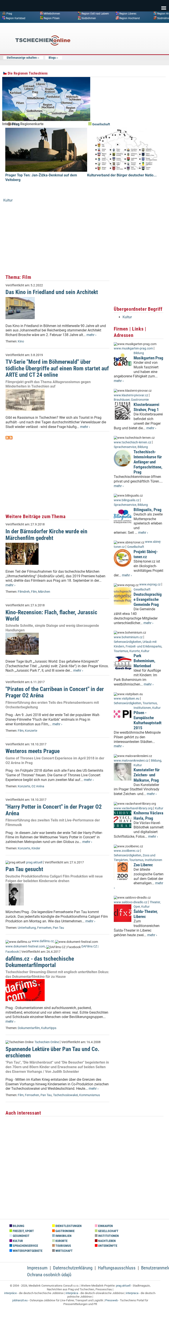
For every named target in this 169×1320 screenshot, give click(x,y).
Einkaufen (105, 1226)
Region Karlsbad (15, 18)
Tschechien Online (47, 1042)
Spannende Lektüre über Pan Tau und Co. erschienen (52, 1052)
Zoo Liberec (143, 864)
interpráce (10, 1293)
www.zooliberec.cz (127, 851)
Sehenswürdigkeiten (127, 642)
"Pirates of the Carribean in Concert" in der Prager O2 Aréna (55, 692)
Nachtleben (106, 1241)
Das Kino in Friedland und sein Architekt (52, 292)
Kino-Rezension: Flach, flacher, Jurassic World (51, 615)
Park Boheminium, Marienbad (144, 660)
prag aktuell (34, 862)
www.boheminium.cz (128, 637)
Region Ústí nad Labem (95, 13)
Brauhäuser (122, 400)
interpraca (132, 1293)
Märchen (44, 592)
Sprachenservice (125, 447)
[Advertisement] (130, 58)
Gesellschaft (101, 124)
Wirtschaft (64, 1251)
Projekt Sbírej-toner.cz (146, 554)
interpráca (72, 1293)
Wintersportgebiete (27, 1251)
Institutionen (142, 708)
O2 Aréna (37, 786)
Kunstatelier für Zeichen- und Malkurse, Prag (147, 774)
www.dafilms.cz (43, 941)
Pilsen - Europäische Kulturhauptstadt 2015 (148, 720)
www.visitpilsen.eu (126, 698)
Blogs (52, 57)
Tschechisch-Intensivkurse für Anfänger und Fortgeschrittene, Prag (148, 462)
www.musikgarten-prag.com (133, 348)
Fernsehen (44, 928)
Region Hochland (129, 18)
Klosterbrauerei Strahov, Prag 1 (146, 407)
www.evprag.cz (150, 584)
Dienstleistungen (68, 1226)
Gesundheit (20, 1236)
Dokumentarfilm (29, 1028)
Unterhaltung (27, 928)
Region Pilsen (52, 18)
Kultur (8, 200)
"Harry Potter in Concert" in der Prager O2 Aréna (54, 809)
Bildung (139, 353)
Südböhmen (88, 18)
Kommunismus (89, 1095)
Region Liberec (127, 13)
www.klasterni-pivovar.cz (131, 395)
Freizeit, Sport (23, 1231)
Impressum (37, 1268)
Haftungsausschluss (117, 1268)
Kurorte (134, 651)
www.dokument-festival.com (25, 946)
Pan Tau (58, 928)
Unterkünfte (107, 1246)
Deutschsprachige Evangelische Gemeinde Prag (148, 599)
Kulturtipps (48, 1028)
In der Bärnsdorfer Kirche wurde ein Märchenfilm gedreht (46, 534)
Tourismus (121, 651)
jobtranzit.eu (20, 1300)
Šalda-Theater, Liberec (146, 914)
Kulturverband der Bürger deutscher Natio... (122, 175)
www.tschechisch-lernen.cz (132, 442)
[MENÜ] (163, 5)
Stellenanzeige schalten (22, 57)
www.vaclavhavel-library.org (133, 808)
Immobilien (63, 1236)
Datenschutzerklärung (72, 1268)
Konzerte (31, 731)
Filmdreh (24, 592)
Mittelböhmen (52, 13)
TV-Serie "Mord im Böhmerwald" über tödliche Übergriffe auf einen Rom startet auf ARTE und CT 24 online (57, 368)
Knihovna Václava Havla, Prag (148, 815)
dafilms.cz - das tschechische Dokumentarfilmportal (40, 961)
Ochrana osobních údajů (49, 1274)
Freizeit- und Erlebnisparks (144, 646)
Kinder (35, 848)
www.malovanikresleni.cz (131, 760)
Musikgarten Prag (148, 357)
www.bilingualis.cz (126, 500)
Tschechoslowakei (65, 1095)
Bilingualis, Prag (148, 509)
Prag (9, 13)
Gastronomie (140, 400)
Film (34, 592)
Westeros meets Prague (33, 751)
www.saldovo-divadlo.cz (130, 902)
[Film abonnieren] (7, 438)
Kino (21, 341)
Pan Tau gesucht (24, 869)
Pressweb (111, 1300)
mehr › (91, 335)
